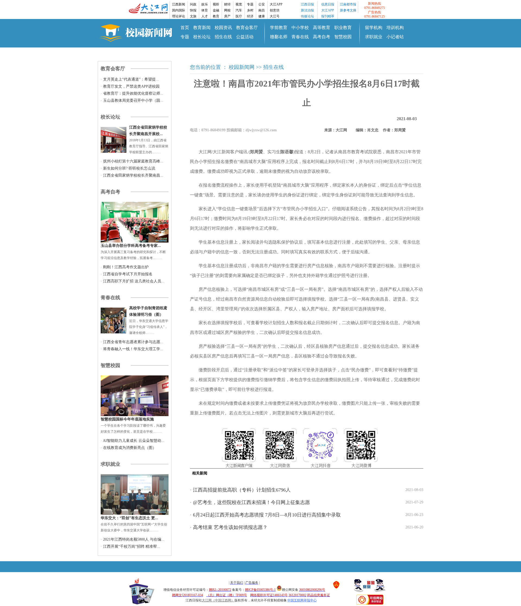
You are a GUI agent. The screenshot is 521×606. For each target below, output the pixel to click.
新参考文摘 (348, 10)
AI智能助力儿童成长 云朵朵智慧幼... (133, 441)
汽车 (239, 10)
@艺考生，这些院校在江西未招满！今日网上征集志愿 (251, 502)
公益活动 (244, 36)
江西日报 (307, 4)
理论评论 (178, 16)
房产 (227, 16)
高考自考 (321, 36)
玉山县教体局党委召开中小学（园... (133, 100)
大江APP (276, 4)
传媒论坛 (307, 16)
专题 (250, 4)
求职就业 (373, 36)
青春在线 (300, 36)
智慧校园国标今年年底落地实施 (127, 419)
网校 (227, 10)
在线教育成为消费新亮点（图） (129, 448)
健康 (261, 16)
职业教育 (343, 27)
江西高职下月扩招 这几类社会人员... (133, 281)
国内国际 (178, 10)
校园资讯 (223, 27)
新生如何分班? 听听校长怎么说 (129, 168)
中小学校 (300, 27)
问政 (193, 4)
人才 (204, 16)
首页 (184, 27)
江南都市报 (348, 4)
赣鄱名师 (278, 36)
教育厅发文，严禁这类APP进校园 (131, 86)
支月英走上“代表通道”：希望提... (131, 79)
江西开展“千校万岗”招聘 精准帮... (131, 546)
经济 (250, 16)
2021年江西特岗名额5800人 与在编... (133, 539)
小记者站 (395, 36)
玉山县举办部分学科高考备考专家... (131, 246)
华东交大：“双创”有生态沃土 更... (129, 518)
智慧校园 (343, 36)
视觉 (239, 4)
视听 (216, 4)
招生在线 (223, 36)
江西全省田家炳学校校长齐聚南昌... (133, 175)
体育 (204, 10)
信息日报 (327, 4)
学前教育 (278, 27)
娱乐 (204, 4)
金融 (216, 10)
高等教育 (321, 27)
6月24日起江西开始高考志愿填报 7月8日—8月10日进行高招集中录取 (267, 515)
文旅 (193, 16)
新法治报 (307, 10)
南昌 (261, 10)
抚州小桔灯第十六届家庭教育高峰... (133, 161)
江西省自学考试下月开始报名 (128, 274)
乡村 (250, 10)
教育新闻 (202, 27)
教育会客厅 (247, 27)
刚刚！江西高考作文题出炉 (126, 267)
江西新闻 (178, 4)
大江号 (274, 16)
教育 (216, 16)
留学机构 (373, 27)
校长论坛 (202, 36)
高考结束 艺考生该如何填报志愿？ (230, 527)
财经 (227, 4)
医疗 (239, 16)
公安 (261, 4)
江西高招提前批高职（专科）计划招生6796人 (242, 490)
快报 (193, 10)
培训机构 (395, 27)
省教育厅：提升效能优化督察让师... (133, 93)
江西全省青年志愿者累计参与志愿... (133, 342)
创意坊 (274, 10)
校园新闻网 (242, 67)
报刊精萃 (327, 16)
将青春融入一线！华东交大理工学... (133, 349)
